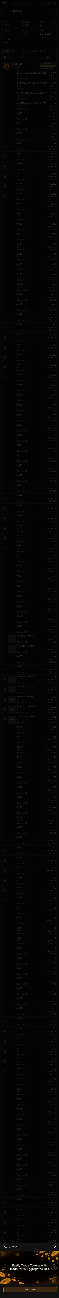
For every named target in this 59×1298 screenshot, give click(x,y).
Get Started (30, 1289)
